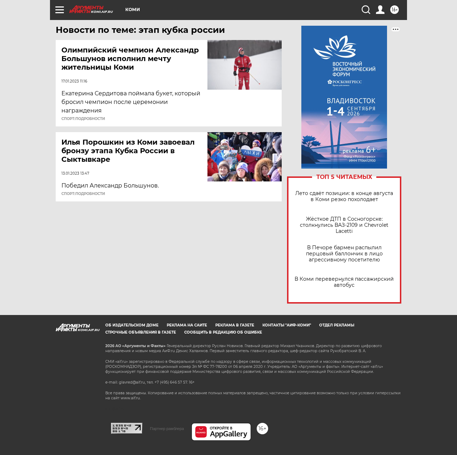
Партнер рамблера (167, 428)
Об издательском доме (132, 325)
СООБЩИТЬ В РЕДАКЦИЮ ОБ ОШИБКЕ (223, 332)
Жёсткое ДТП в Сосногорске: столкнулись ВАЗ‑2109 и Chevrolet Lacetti (344, 225)
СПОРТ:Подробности (83, 119)
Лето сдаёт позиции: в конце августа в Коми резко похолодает (344, 196)
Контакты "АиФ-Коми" (286, 325)
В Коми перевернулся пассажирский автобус (344, 282)
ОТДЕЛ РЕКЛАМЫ (336, 325)
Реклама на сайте (187, 325)
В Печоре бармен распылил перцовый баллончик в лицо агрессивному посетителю (344, 254)
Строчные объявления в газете (140, 332)
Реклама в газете (234, 325)
